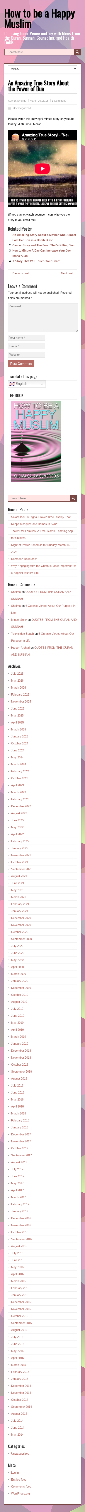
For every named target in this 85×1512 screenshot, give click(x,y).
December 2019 (21, 987)
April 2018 (17, 1106)
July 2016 (17, 1253)
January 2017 (19, 1211)
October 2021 (19, 862)
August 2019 (19, 1001)
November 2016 (21, 1225)
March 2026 (18, 687)
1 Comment (59, 100)
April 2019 (17, 1029)
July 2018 (17, 1085)
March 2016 (18, 1281)
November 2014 (21, 1392)
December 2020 (21, 918)
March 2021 (18, 897)
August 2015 (19, 1330)
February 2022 (20, 841)
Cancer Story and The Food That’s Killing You (43, 245)
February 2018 (20, 1120)
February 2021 (20, 904)
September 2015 (21, 1323)
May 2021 (17, 890)
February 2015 (20, 1371)
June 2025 (17, 708)
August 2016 (19, 1246)
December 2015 (21, 1302)
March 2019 (18, 1036)
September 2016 (21, 1239)
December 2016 (21, 1218)
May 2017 (17, 1183)
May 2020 (17, 960)
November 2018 (21, 1057)
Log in (15, 1472)
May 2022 (17, 827)
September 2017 (21, 1155)
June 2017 (17, 1176)
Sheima (21, 100)
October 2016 (19, 1232)
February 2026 (20, 694)
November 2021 (21, 855)
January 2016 (19, 1295)
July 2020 (17, 946)
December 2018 (21, 1050)
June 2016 (17, 1260)
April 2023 (17, 785)
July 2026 (17, 673)
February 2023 (20, 799)
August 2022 (19, 813)
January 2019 (19, 1043)
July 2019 (17, 1008)
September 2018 (21, 1071)
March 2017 (18, 1197)
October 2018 (19, 1064)
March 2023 (18, 792)
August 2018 (19, 1078)
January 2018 (19, 1127)
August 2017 (19, 1162)
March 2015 (18, 1364)
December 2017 (21, 1134)
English (21, 384)
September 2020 (21, 939)
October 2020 (19, 932)
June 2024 (17, 750)
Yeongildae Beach (22, 633)
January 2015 (19, 1378)
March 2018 (18, 1113)
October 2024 (19, 743)
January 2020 (19, 980)
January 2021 (19, 911)
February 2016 (20, 1288)
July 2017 (17, 1169)
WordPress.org (20, 1493)
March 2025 (18, 729)
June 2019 (17, 1015)
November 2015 (21, 1309)
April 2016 (17, 1274)
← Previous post (18, 273)
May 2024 (17, 757)
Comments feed (21, 1486)
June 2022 (17, 820)
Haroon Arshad (20, 647)
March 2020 (18, 973)
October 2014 (19, 1399)
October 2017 (19, 1148)
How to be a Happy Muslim (39, 18)
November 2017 (21, 1141)
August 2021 (19, 876)
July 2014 (17, 1420)
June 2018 (17, 1092)
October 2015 (19, 1316)
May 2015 (17, 1351)
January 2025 (19, 736)
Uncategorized (22, 108)
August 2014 (19, 1413)
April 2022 (17, 834)
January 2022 (19, 848)
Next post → (69, 273)
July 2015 (17, 1337)
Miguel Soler (19, 619)
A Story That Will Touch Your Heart (36, 261)
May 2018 (17, 1099)
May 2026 (17, 680)
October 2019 (19, 994)
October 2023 (19, 778)
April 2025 (17, 722)
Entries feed (18, 1479)
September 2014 (21, 1406)
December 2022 (21, 806)
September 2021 (21, 869)
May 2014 (17, 1434)
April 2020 (17, 967)
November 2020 (21, 925)
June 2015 (17, 1344)
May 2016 (17, 1267)
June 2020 (17, 953)
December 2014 (21, 1385)
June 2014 (17, 1427)
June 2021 (17, 883)
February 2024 (20, 771)
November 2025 (21, 701)
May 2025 (17, 715)
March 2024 (18, 764)
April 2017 (17, 1190)
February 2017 (20, 1204)
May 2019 (17, 1022)
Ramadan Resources (24, 559)
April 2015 (17, 1357)
